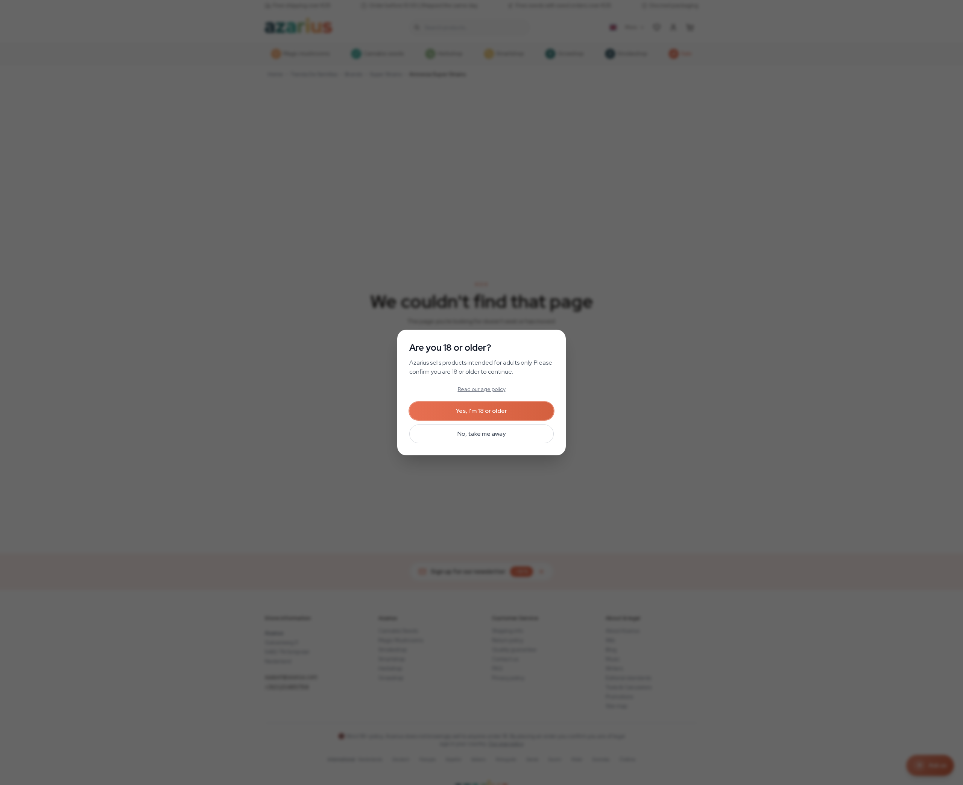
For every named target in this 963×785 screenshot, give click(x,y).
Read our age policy (482, 389)
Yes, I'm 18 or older (481, 411)
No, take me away (481, 434)
